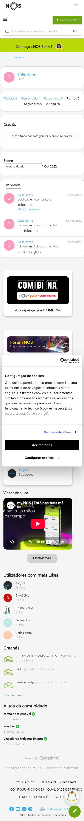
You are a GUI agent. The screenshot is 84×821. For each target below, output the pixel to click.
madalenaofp (25, 682)
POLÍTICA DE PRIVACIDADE (58, 782)
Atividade (13, 185)
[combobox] (42, 31)
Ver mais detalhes (57, 432)
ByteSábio (23, 595)
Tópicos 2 (11, 98)
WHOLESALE (65, 797)
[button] (4, 21)
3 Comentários (13, 744)
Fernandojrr (23, 620)
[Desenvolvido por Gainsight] (42, 759)
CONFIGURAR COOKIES (27, 789)
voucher (9, 726)
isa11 (19, 669)
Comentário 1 (30, 98)
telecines (25, 204)
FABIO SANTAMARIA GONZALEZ (39, 656)
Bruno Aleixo (24, 608)
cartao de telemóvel (17, 714)
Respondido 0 (53, 98)
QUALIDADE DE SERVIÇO (64, 789)
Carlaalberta (24, 632)
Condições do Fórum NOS (24, 768)
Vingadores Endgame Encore (23, 738)
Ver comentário (28, 209)
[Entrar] (7, 31)
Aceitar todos (42, 445)
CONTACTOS (25, 782)
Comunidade (15, 57)
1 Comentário (12, 719)
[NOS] (13, 6)
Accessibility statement (62, 768)
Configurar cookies (39, 457)
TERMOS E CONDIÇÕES (35, 797)
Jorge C (24, 470)
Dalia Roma (27, 74)
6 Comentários (13, 731)
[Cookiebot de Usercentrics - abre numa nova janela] (60, 360)
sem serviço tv (29, 251)
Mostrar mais (42, 558)
